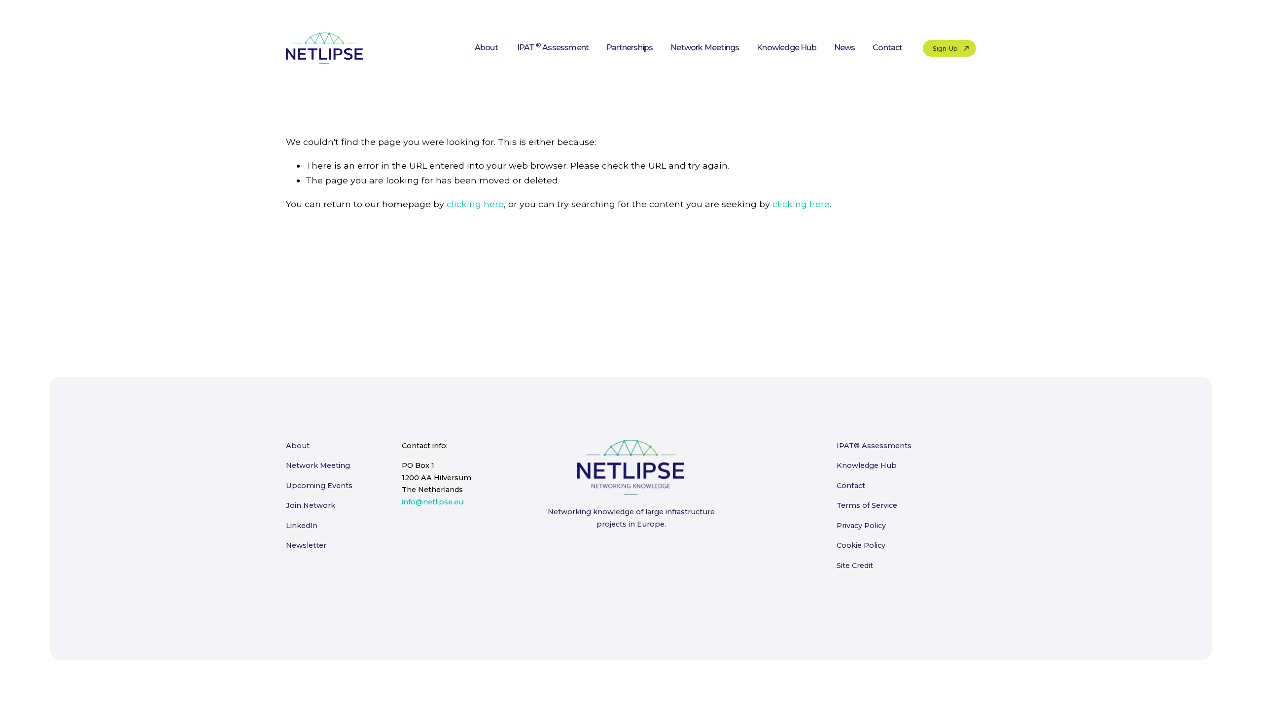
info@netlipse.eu (432, 501)
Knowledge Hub (786, 47)
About (486, 47)
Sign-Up (945, 48)
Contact (887, 47)
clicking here (475, 204)
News (844, 47)
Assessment (553, 47)
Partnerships (629, 47)
